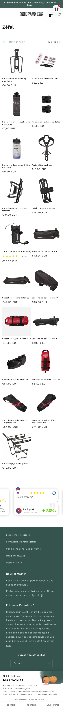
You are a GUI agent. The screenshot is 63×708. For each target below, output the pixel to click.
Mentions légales (15, 555)
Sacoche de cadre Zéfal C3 (15, 298)
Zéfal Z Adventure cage (43, 208)
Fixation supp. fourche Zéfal (46, 122)
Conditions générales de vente (23, 549)
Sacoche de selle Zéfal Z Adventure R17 (44, 421)
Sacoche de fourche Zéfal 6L (46, 380)
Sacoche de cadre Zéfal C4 (45, 339)
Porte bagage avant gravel (15, 463)
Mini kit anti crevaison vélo (45, 78)
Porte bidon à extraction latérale (14, 209)
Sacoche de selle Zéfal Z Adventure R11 (14, 421)
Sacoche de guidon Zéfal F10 (16, 339)
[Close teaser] (50, 15)
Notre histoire (14, 562)
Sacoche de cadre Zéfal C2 (45, 251)
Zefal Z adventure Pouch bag (16, 251)
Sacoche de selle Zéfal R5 (15, 380)
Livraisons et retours (18, 535)
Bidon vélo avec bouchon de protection (16, 123)
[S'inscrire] (49, 663)
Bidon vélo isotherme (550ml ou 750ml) (16, 166)
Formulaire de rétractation (21, 541)
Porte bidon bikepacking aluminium (14, 79)
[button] (3, 14)
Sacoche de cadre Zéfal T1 (45, 298)
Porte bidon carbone (42, 165)
